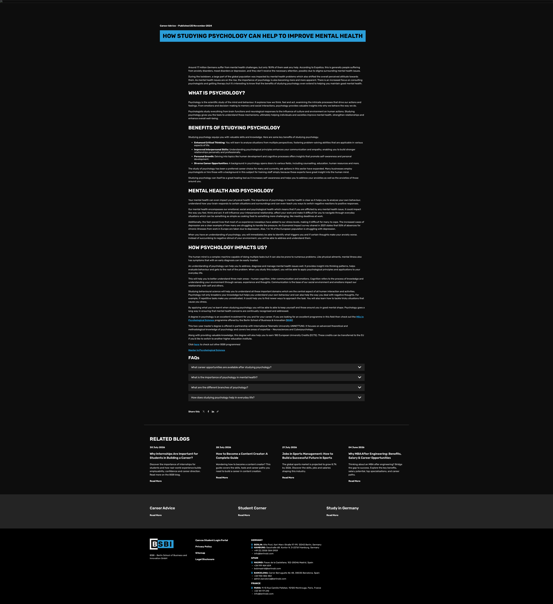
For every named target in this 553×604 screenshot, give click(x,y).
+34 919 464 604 (262, 565)
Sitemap (200, 553)
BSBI (289, 320)
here (196, 344)
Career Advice (168, 25)
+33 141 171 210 (261, 591)
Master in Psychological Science (206, 350)
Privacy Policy (203, 546)
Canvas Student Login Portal (211, 540)
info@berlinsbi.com (263, 553)
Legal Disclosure (204, 559)
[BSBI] (162, 544)
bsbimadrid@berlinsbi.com (267, 568)
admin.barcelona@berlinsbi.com (270, 578)
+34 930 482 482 (263, 576)
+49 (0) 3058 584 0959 (266, 550)
